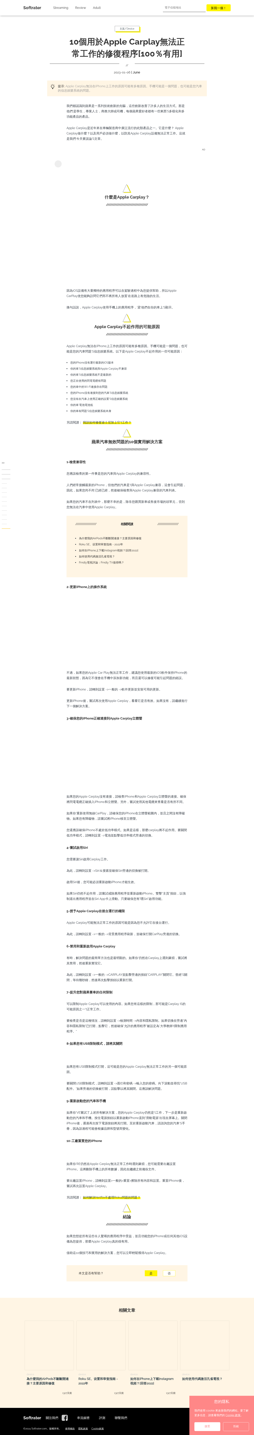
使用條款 (70, 1428)
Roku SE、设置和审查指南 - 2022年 (101, 544)
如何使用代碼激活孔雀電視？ (97, 556)
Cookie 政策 (233, 1415)
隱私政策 (83, 1428)
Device (130, 28)
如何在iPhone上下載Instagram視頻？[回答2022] (108, 550)
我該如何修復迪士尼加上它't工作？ (107, 422)
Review (80, 8)
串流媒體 (83, 1418)
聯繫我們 (121, 1418)
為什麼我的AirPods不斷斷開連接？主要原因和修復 (110, 538)
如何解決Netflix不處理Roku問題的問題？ (111, 1197)
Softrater (32, 7)
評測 (102, 1418)
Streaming (60, 8)
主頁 (122, 28)
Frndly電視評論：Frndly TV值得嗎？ (101, 562)
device (30, 1374)
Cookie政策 (97, 1428)
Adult (97, 8)
